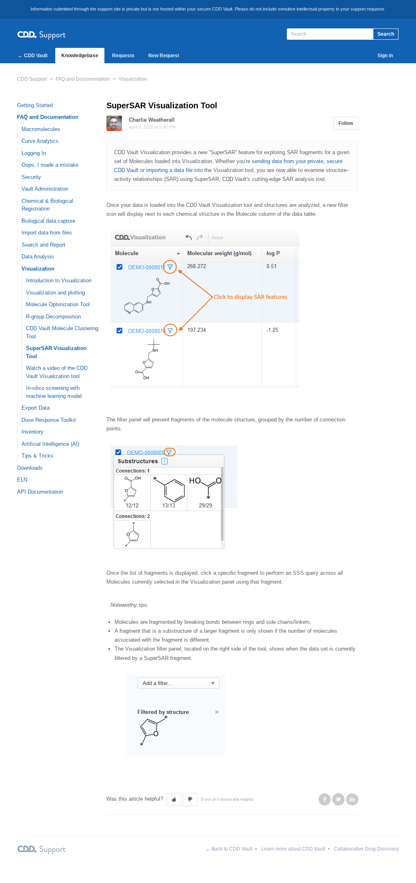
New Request (163, 55)
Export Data (36, 408)
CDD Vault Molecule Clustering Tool (62, 332)
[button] (174, 799)
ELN (22, 480)
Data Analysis (38, 257)
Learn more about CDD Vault (293, 849)
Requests (123, 55)
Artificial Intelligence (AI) (50, 444)
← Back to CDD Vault (229, 849)
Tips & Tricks (37, 456)
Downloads (30, 468)
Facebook (324, 799)
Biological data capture (48, 221)
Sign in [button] (385, 55)
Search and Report (43, 245)
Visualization (133, 79)
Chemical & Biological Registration (47, 205)
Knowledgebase (79, 55)
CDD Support (32, 79)
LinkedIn (352, 799)
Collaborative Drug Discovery (366, 849)
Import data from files (47, 233)
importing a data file (169, 170)
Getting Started (35, 105)
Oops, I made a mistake (50, 165)
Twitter (338, 799)
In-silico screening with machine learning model (54, 392)
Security (31, 177)
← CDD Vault (33, 55)
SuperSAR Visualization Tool (56, 352)
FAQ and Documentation (83, 79)
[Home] (41, 34)
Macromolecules (41, 129)
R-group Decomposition (53, 317)
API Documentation (40, 492)
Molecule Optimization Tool (58, 304)
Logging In (34, 153)
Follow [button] (345, 123)
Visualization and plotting (55, 293)
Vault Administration (45, 189)
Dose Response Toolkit (49, 420)
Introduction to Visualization (58, 280)
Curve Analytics (40, 141)
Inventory (32, 432)
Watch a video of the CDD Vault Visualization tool (56, 372)
